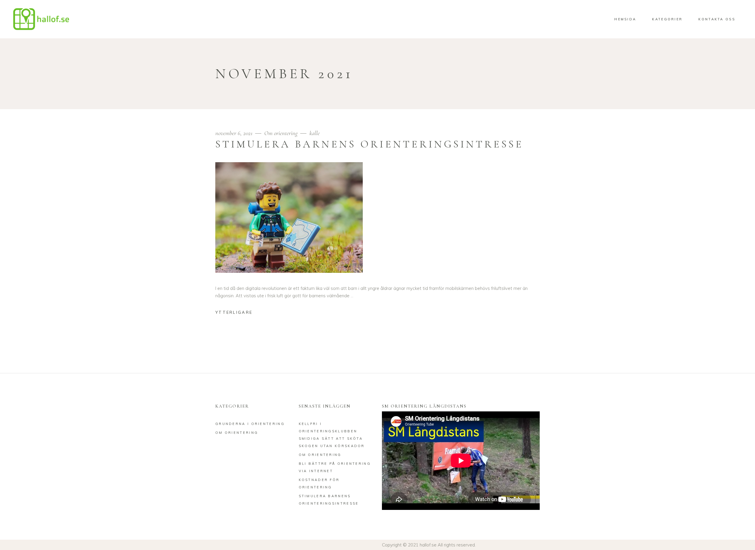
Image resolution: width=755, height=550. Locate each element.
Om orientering (281, 133)
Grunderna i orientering (250, 424)
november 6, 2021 (234, 133)
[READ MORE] (238, 313)
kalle (314, 133)
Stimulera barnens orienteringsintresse (369, 144)
